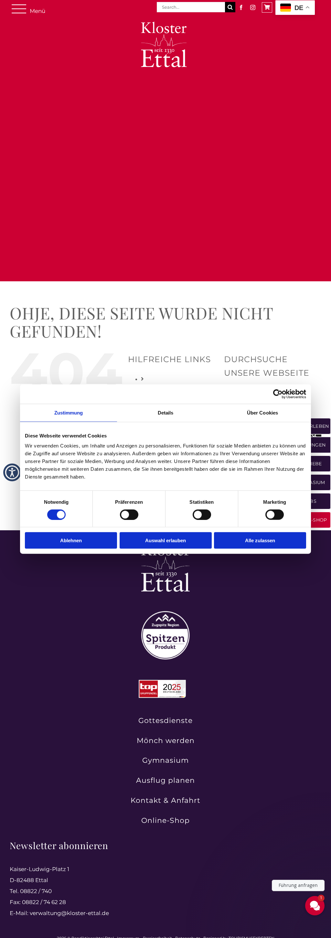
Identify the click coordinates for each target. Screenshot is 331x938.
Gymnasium (165, 760)
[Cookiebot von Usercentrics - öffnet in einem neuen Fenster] (278, 394)
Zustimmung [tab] (68, 412)
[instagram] (252, 7)
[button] (12, 472)
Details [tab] (166, 412)
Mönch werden (166, 740)
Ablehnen (71, 540)
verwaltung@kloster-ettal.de (69, 913)
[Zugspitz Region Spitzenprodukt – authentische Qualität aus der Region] (165, 613)
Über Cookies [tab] (262, 412)
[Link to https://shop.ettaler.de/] (267, 7)
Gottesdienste (165, 720)
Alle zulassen (260, 540)
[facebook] (241, 7)
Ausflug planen (165, 780)
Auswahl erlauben (165, 540)
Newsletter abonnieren (59, 845)
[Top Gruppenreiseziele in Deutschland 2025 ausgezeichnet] (162, 681)
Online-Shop (165, 820)
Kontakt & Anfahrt (165, 800)
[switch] (129, 514)
